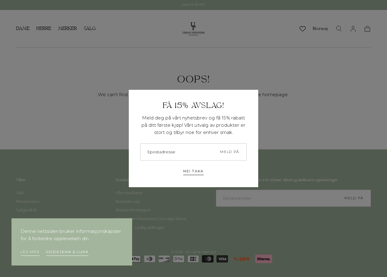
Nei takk (193, 171)
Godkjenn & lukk (67, 252)
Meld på (229, 152)
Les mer (30, 252)
